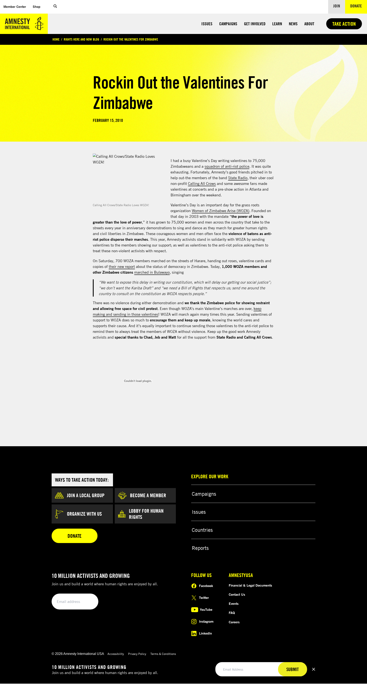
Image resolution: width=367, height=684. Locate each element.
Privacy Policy (137, 654)
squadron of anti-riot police (227, 166)
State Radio (237, 177)
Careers (234, 622)
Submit (88, 602)
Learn (277, 23)
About (309, 23)
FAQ (232, 613)
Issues (206, 23)
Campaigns (228, 23)
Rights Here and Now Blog (81, 39)
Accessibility (115, 654)
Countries (202, 530)
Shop (38, 6)
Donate (358, 5)
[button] (55, 6)
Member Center (16, 6)
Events (234, 603)
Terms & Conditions (163, 654)
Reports (200, 548)
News (293, 23)
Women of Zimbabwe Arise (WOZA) (220, 210)
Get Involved (254, 23)
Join (336, 5)
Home (55, 39)
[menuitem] (14, 6)
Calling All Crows (202, 183)
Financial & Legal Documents (250, 585)
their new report (122, 266)
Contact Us (237, 594)
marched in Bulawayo (152, 272)
